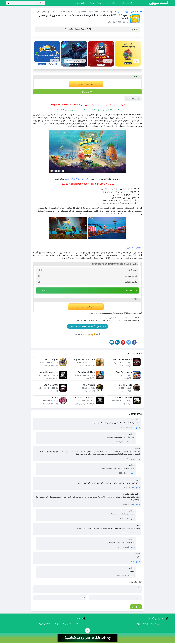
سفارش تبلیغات (43, 623)
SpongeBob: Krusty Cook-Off (77, 179)
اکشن (119, 11)
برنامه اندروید (95, 3)
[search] (8, 3)
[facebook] (134, 342)
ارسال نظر (136, 607)
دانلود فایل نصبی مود (86, 84)
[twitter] (128, 342)
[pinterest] (123, 342)
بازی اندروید (80, 3)
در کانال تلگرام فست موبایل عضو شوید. (86, 326)
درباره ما (56, 623)
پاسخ (138, 427)
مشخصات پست (133, 99)
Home (139, 11)
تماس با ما (111, 3)
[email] (111, 342)
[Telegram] (87, 630)
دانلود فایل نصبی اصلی (86, 307)
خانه (76, 623)
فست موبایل (126, 3)
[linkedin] (117, 342)
